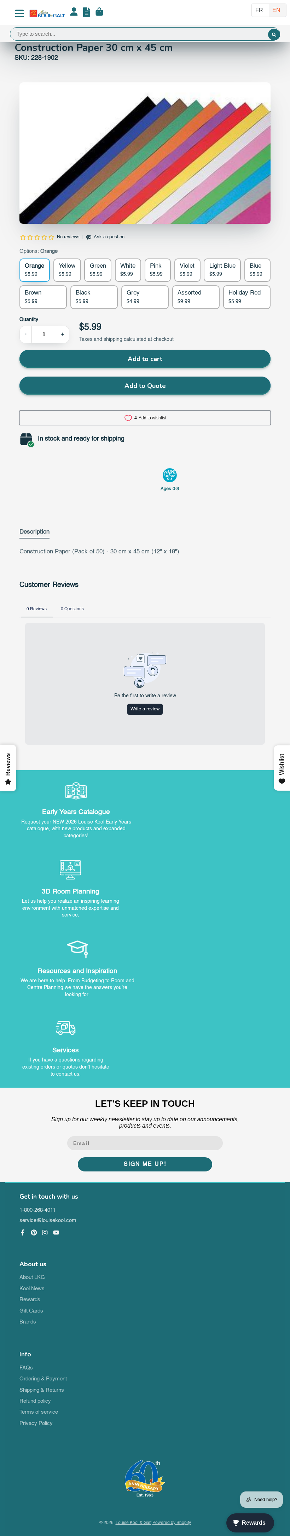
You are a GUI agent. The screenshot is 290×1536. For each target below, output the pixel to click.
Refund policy (35, 1401)
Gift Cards (31, 1311)
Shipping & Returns (41, 1390)
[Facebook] (22, 1232)
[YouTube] (56, 1232)
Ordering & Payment (43, 1379)
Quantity (28, 319)
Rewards (29, 1300)
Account (74, 13)
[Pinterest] (34, 1232)
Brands (27, 1322)
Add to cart (145, 359)
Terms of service (38, 1412)
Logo (47, 13)
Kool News (32, 1289)
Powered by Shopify (171, 1523)
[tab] (34, 534)
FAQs (26, 1368)
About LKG (32, 1277)
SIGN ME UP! (145, 1164)
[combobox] (145, 34)
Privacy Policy (36, 1423)
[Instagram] (45, 1232)
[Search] (274, 35)
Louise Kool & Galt (133, 1523)
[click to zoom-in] (145, 207)
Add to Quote (145, 386)
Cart (99, 13)
